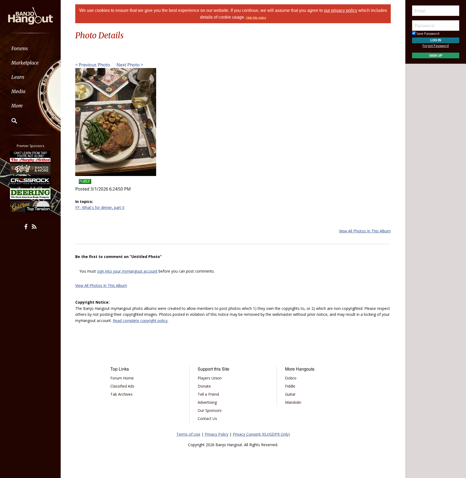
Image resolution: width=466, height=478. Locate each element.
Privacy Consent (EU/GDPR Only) (261, 434)
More (17, 106)
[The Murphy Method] (30, 156)
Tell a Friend (208, 394)
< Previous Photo (92, 65)
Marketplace (25, 63)
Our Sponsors (210, 410)
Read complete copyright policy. (140, 320)
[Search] (11, 120)
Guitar (290, 394)
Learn (17, 77)
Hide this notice (256, 17)
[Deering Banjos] (30, 194)
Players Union (210, 378)
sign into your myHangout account (127, 271)
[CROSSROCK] (30, 181)
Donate (204, 386)
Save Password (427, 33)
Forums (19, 48)
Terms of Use (188, 434)
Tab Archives (121, 394)
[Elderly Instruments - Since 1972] (30, 168)
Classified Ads (122, 386)
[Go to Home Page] (30, 15)
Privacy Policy (216, 434)
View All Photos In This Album (365, 230)
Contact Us (207, 418)
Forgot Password (436, 45)
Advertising (207, 402)
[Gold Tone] (30, 206)
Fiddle (290, 386)
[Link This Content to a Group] (84, 180)
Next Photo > (129, 65)
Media (18, 91)
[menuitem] (30, 48)
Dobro (290, 378)
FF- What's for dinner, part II (99, 207)
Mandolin (293, 402)
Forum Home (122, 378)
